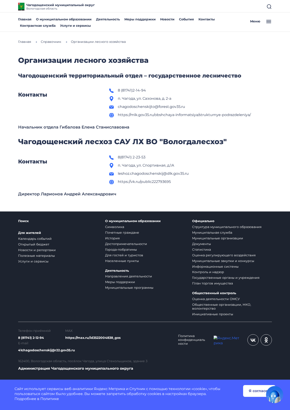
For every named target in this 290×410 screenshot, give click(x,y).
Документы (201, 244)
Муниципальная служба (212, 232)
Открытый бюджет (33, 244)
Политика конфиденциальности (191, 340)
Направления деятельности (128, 276)
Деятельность (108, 19)
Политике (49, 399)
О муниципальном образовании (64, 19)
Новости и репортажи (37, 250)
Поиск (23, 221)
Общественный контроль (214, 293)
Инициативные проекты (212, 314)
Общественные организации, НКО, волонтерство (221, 307)
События (186, 19)
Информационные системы (215, 266)
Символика (114, 227)
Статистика (201, 249)
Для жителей (29, 233)
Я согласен (259, 391)
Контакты (206, 19)
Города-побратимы (121, 249)
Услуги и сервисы (75, 26)
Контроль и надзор (208, 272)
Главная (24, 19)
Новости (167, 19)
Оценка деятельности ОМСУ (216, 299)
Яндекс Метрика (109, 389)
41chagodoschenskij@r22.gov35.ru (46, 350)
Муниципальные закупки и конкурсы (223, 261)
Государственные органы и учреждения (225, 278)
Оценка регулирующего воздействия (224, 255)
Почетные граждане (122, 232)
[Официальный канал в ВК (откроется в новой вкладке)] (253, 340)
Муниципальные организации (217, 238)
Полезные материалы (36, 256)
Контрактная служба (38, 26)
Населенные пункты (122, 261)
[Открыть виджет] (274, 394)
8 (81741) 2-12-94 (31, 338)
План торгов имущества (212, 283)
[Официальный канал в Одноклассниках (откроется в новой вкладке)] (266, 340)
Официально (203, 221)
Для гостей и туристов (124, 255)
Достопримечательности (126, 244)
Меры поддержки (140, 19)
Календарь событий (35, 239)
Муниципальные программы (129, 288)
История (112, 238)
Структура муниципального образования (226, 227)
